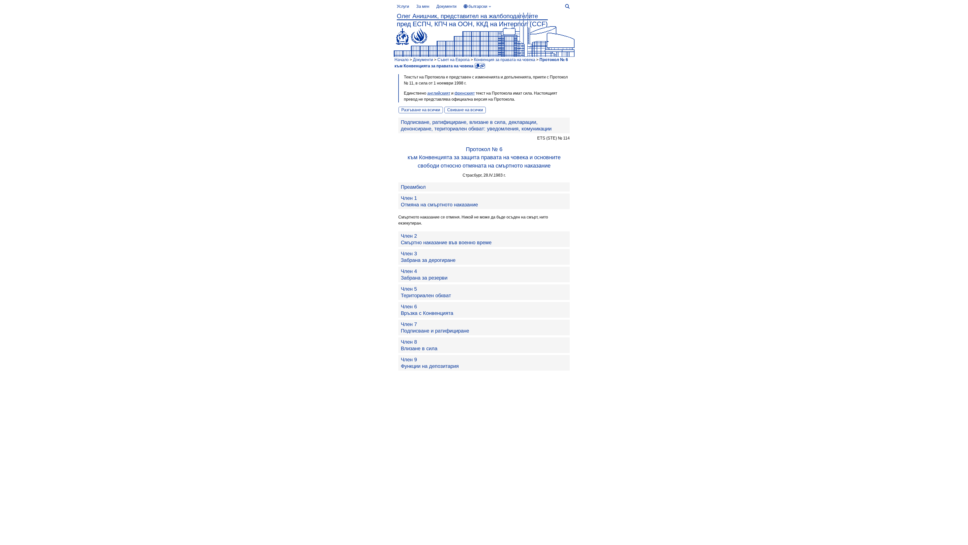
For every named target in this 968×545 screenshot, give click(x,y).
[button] (484, 125)
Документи (446, 6)
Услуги (403, 6)
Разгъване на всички (420, 110)
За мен (422, 6)
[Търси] (567, 6)
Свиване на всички (465, 110)
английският (438, 93)
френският (465, 93)
